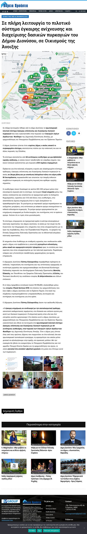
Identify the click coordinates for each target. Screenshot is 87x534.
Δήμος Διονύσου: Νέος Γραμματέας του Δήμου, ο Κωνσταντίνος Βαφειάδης (72, 450)
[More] (79, 133)
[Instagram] (5, 11)
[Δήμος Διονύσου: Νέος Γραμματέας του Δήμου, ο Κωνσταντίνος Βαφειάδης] (75, 200)
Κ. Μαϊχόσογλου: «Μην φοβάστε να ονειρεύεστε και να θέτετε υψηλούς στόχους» (75, 162)
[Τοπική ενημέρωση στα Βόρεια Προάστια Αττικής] (15, 5)
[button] (76, 11)
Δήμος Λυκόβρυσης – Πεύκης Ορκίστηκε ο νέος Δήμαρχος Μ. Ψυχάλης (41, 478)
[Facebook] (3, 11)
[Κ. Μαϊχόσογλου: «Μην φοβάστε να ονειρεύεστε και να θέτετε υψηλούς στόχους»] (75, 150)
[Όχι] (84, 528)
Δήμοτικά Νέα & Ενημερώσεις (15, 16)
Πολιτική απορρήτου (51, 530)
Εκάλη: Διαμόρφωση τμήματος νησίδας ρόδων (74, 233)
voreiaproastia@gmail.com (75, 514)
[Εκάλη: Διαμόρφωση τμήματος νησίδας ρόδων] (75, 224)
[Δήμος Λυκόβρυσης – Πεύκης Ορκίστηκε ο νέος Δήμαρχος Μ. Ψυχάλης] (43, 466)
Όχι (39, 530)
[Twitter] (7, 11)
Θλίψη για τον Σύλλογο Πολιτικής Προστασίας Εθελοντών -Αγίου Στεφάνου (74, 187)
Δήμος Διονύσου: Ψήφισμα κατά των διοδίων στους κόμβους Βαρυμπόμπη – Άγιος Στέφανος (71, 478)
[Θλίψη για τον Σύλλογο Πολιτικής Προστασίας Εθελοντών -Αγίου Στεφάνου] (75, 177)
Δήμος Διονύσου (9, 395)
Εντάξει (32, 530)
